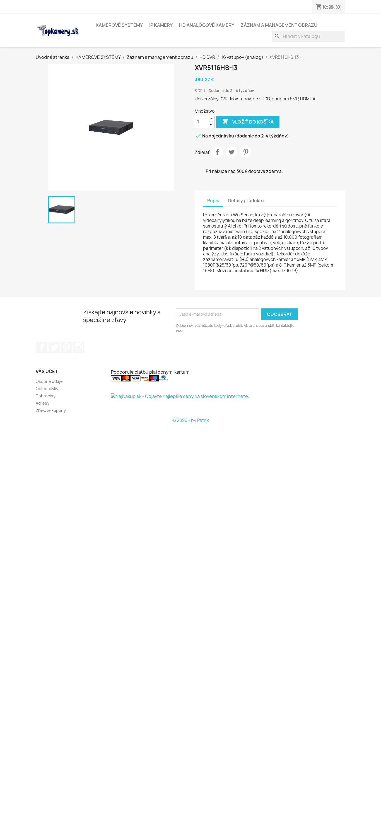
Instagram (78, 347)
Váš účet (47, 371)
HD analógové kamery (206, 25)
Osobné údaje (49, 381)
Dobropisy (46, 395)
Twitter (54, 347)
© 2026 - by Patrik (190, 420)
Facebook (41, 347)
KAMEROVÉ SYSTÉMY (119, 25)
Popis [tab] (213, 201)
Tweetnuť (231, 152)
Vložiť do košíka (248, 121)
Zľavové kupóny (51, 410)
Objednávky (47, 388)
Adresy (42, 403)
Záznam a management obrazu (279, 25)
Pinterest (245, 152)
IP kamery (161, 25)
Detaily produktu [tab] (246, 201)
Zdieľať (217, 152)
